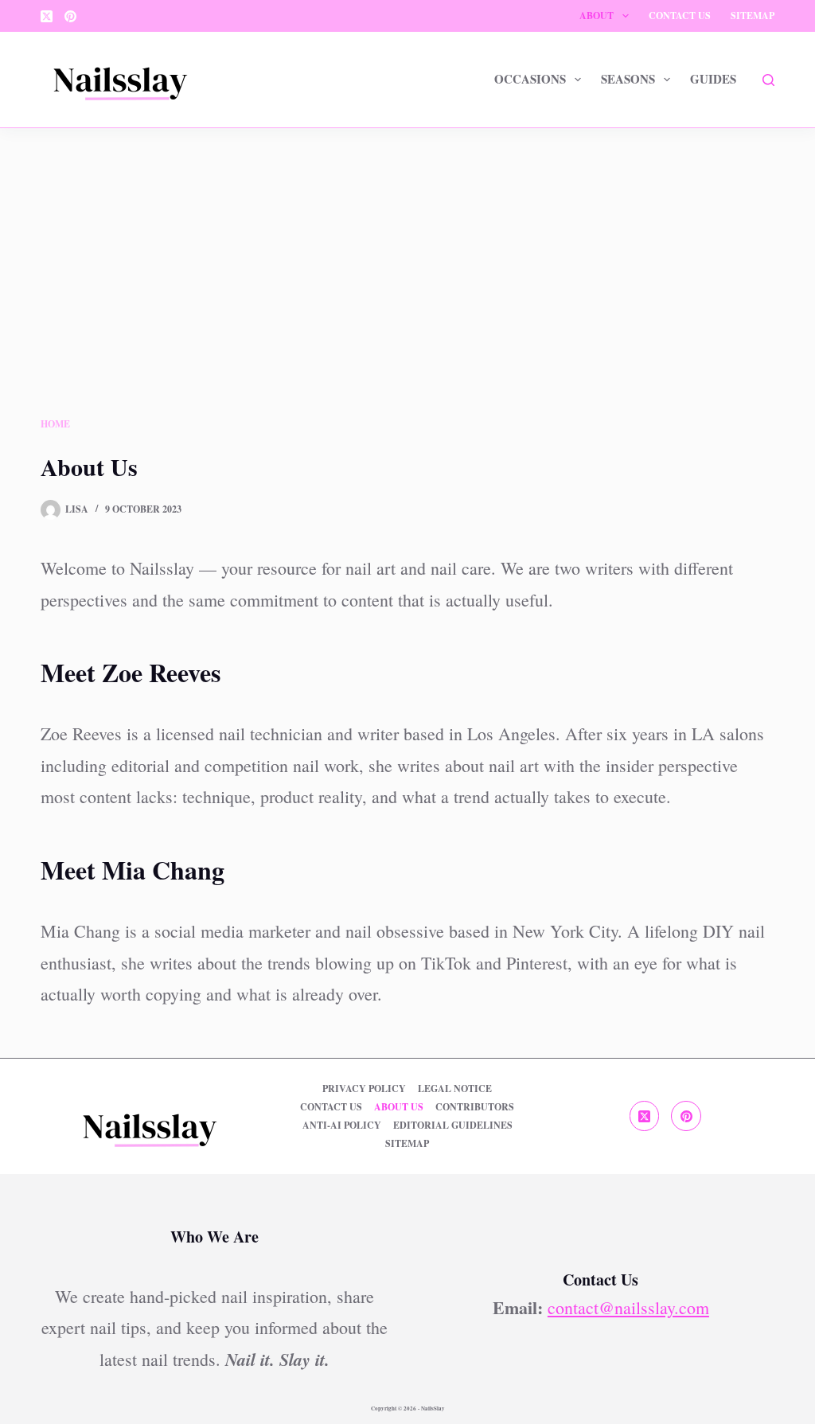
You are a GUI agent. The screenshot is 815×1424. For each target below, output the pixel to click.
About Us (398, 1107)
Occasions (530, 79)
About (596, 15)
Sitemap (752, 15)
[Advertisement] (407, 295)
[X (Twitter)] (47, 16)
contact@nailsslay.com (628, 1307)
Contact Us (680, 15)
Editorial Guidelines (453, 1125)
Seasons (628, 79)
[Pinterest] (70, 16)
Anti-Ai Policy (341, 1125)
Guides (713, 79)
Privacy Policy (364, 1089)
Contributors (474, 1107)
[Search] (768, 80)
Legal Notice (455, 1089)
